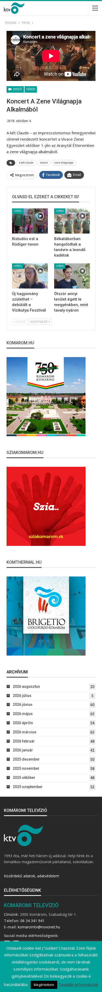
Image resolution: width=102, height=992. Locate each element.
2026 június (22, 704)
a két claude (26, 162)
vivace (44, 162)
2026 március (24, 732)
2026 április (23, 723)
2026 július (22, 696)
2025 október (24, 777)
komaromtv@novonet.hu (39, 926)
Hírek (30, 89)
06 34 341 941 (32, 920)
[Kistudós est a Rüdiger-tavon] (30, 221)
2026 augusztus (26, 686)
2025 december (26, 759)
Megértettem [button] (44, 984)
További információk (78, 984)
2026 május (23, 714)
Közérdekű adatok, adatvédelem (31, 875)
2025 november (26, 768)
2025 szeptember (28, 787)
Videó (17, 89)
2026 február (24, 741)
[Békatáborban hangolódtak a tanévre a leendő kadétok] (72, 221)
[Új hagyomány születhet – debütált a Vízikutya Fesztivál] (30, 276)
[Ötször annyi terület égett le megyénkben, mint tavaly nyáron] (72, 276)
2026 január (23, 750)
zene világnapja (63, 162)
